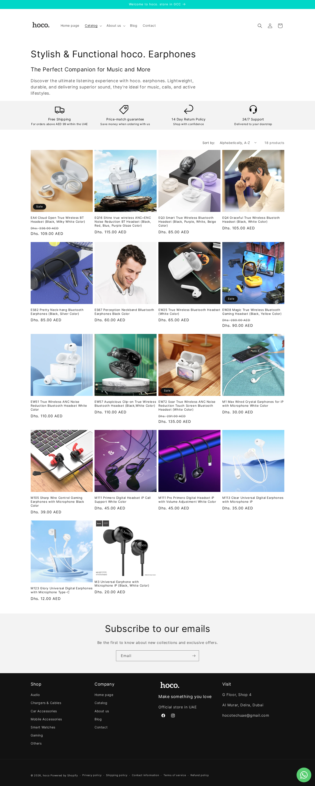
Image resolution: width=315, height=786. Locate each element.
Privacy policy (91, 775)
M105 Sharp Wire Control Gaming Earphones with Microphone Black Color (57, 501)
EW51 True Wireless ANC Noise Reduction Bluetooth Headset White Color (59, 405)
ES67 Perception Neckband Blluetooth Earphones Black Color (124, 312)
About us (102, 711)
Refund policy (199, 775)
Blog (98, 719)
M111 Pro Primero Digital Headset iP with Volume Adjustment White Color (187, 499)
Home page (104, 695)
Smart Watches (43, 727)
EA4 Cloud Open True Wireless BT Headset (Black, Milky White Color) (58, 219)
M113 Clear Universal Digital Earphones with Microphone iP (253, 499)
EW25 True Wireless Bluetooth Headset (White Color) (189, 312)
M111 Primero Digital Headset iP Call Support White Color (123, 499)
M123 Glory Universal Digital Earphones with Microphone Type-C (62, 590)
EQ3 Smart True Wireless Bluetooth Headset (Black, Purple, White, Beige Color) (187, 221)
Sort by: (208, 143)
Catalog (101, 703)
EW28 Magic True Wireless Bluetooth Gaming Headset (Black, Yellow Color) (252, 312)
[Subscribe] (194, 655)
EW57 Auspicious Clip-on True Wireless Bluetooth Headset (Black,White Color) (125, 403)
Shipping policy (117, 775)
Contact (101, 727)
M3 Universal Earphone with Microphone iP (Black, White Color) (122, 583)
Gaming (37, 735)
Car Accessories (44, 711)
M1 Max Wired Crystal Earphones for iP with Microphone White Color (252, 403)
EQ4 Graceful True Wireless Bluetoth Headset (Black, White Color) (251, 219)
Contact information (145, 775)
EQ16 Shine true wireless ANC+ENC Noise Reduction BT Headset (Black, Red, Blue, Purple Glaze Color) (123, 221)
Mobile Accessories (46, 719)
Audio (35, 695)
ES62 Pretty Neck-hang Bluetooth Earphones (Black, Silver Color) (57, 312)
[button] (93, 25)
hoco (46, 775)
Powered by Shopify (64, 775)
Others (36, 743)
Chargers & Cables (46, 703)
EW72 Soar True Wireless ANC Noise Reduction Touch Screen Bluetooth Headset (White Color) (187, 405)
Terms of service (174, 775)
